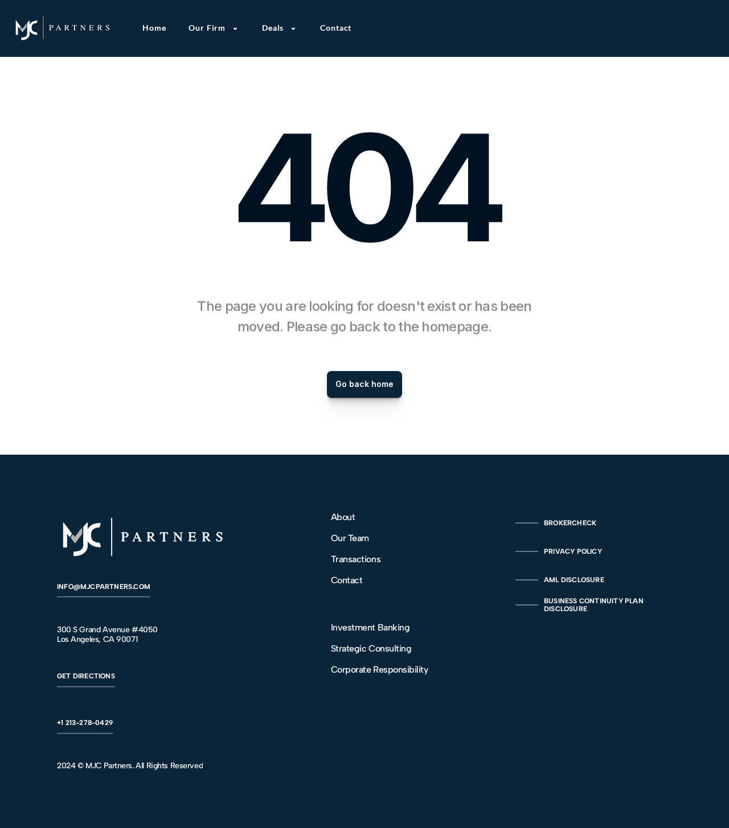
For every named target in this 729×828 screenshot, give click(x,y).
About (343, 517)
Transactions (355, 559)
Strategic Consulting (371, 648)
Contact (347, 580)
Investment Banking (370, 627)
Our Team (350, 538)
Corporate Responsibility (379, 669)
